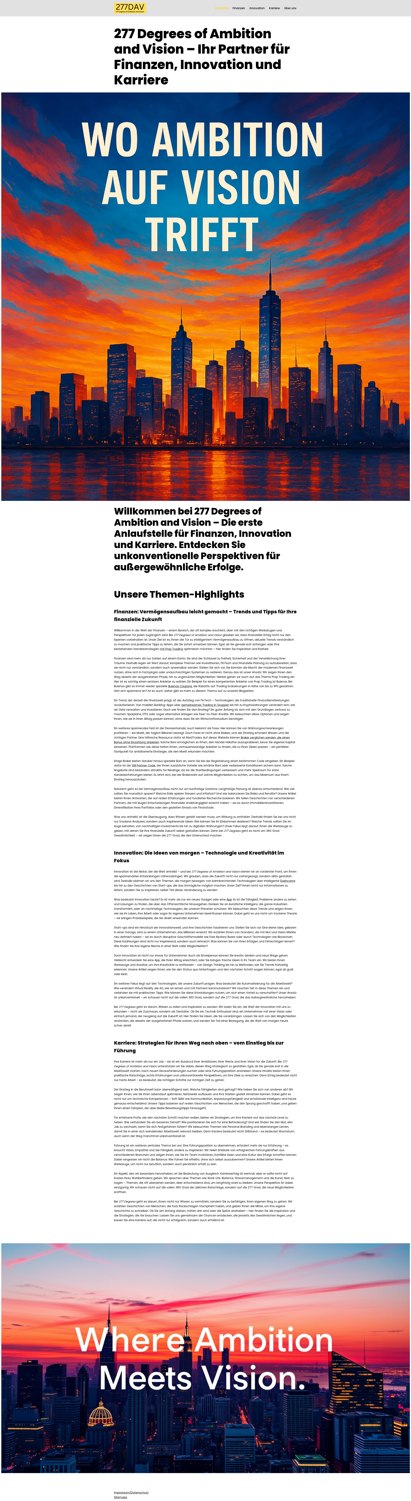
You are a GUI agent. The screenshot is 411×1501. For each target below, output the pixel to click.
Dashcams (287, 881)
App (229, 899)
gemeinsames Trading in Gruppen (205, 705)
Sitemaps (120, 1497)
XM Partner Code (143, 765)
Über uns (290, 8)
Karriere (274, 8)
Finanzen (239, 8)
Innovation (257, 8)
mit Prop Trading (171, 649)
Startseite (221, 8)
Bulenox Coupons (180, 686)
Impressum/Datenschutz (131, 1493)
